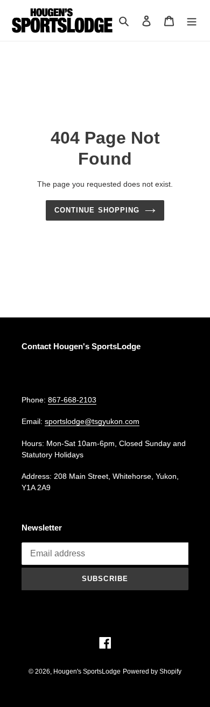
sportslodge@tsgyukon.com (92, 421)
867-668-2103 (72, 399)
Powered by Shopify (152, 671)
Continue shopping (96, 210)
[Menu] (191, 20)
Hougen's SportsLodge (87, 671)
